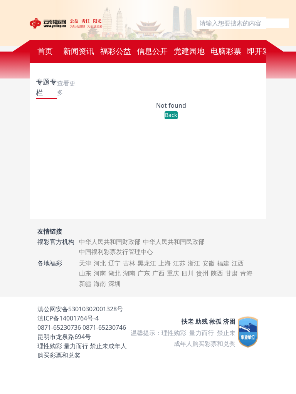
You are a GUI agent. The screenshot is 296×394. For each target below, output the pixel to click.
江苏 (179, 263)
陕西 (217, 273)
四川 (188, 273)
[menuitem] (45, 51)
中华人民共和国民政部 (174, 241)
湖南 (129, 273)
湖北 (114, 273)
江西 (238, 263)
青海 (246, 273)
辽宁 (114, 263)
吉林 (129, 263)
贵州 (202, 273)
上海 (164, 263)
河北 (100, 263)
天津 (85, 263)
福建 (223, 263)
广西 (158, 273)
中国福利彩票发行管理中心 (116, 251)
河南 (100, 273)
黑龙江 (147, 263)
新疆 (85, 283)
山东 (85, 273)
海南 (100, 283)
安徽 (208, 263)
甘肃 (231, 273)
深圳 (114, 283)
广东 (144, 273)
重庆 (173, 273)
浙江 (194, 263)
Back (171, 115)
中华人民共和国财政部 (110, 241)
